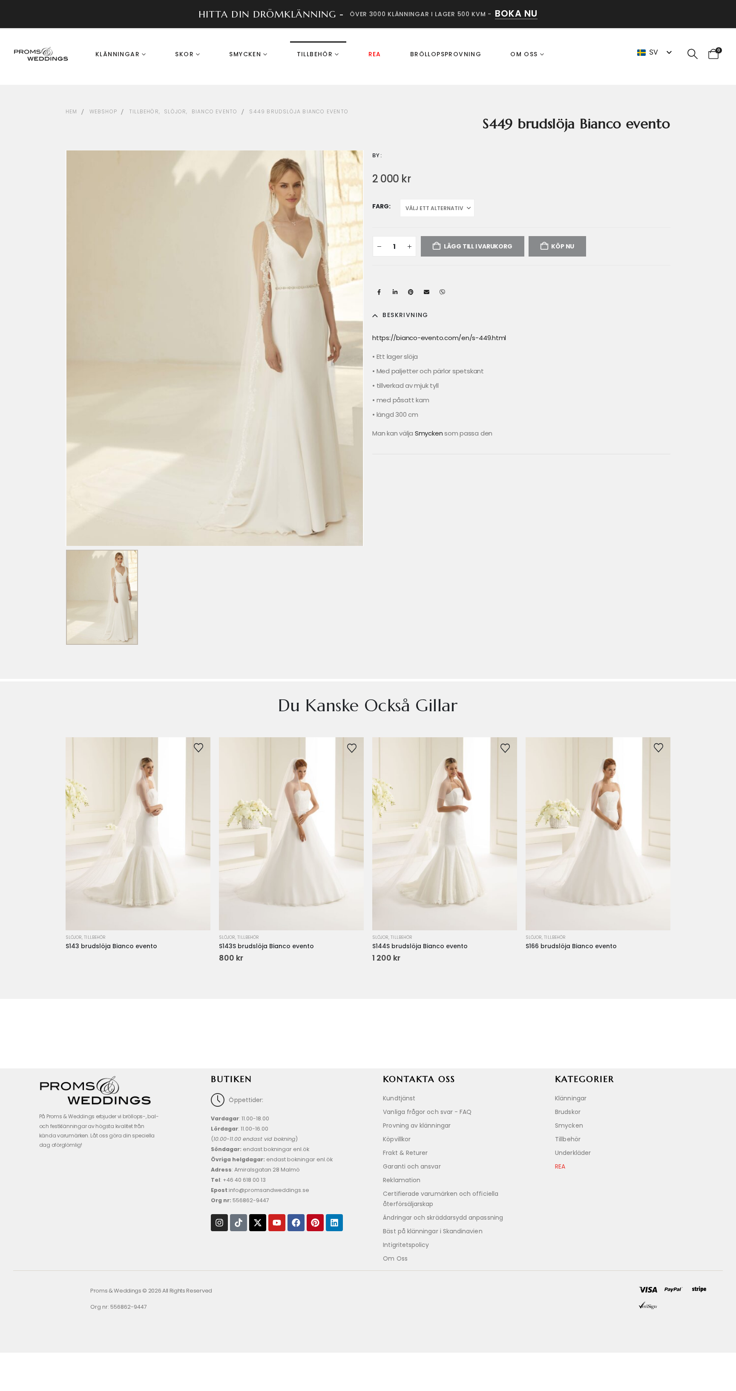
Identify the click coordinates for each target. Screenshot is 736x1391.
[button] (692, 54)
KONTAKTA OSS (419, 1079)
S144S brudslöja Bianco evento (420, 946)
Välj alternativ (291, 907)
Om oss (524, 54)
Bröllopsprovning (445, 54)
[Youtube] (276, 1222)
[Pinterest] (315, 1222)
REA (374, 54)
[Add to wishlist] (198, 747)
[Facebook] (296, 1222)
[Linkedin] (334, 1222)
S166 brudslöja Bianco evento (571, 946)
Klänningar (117, 54)
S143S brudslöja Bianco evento (266, 946)
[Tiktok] (238, 1222)
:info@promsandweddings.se (260, 1190)
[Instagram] (219, 1222)
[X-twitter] (257, 1222)
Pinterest (410, 292)
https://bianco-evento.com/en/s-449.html (439, 337)
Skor (184, 54)
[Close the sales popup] (719, 1315)
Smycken (245, 54)
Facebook (379, 292)
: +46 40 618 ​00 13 (238, 1179)
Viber (442, 292)
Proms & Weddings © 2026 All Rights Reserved (151, 1291)
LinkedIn (395, 292)
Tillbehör (315, 54)
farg (380, 206)
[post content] (138, 833)
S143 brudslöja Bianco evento (111, 946)
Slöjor (74, 937)
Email (426, 292)
